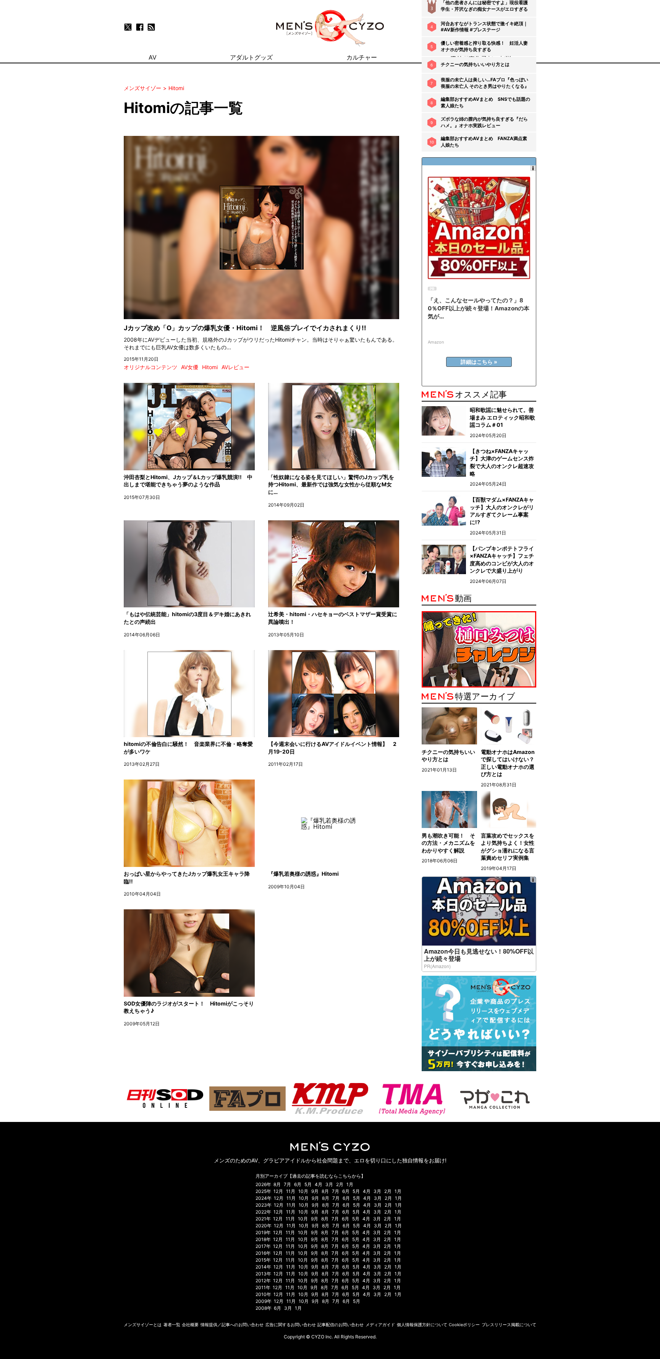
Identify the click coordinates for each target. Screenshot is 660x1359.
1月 (349, 1184)
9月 (315, 1191)
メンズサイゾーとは (143, 1324)
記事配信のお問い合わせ (340, 1324)
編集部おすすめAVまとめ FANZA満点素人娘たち (484, 142)
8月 (277, 1184)
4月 (318, 1184)
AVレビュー (235, 367)
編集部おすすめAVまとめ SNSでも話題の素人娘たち (485, 102)
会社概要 (190, 1324)
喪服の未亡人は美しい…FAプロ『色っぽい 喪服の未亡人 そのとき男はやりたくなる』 (485, 83)
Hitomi (210, 367)
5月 (308, 1184)
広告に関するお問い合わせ (290, 1324)
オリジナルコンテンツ (150, 367)
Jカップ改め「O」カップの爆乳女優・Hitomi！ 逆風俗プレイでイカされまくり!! (245, 328)
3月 (329, 1184)
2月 (339, 1184)
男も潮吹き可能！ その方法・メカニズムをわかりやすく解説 (448, 843)
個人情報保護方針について (422, 1324)
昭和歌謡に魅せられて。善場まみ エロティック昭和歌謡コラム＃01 (502, 417)
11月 (290, 1191)
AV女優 (189, 367)
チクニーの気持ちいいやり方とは (475, 64)
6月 (297, 1184)
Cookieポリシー (464, 1324)
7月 (287, 1184)
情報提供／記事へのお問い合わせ (232, 1324)
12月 (278, 1191)
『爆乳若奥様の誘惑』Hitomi (303, 873)
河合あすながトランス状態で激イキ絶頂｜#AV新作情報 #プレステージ (484, 27)
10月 (303, 1191)
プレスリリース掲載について (509, 1324)
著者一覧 (171, 1324)
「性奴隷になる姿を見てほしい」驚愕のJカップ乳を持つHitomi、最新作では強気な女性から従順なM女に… (331, 484)
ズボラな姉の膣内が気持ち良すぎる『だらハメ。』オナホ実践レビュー (484, 122)
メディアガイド (380, 1324)
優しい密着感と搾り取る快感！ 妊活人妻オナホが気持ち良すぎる (484, 46)
